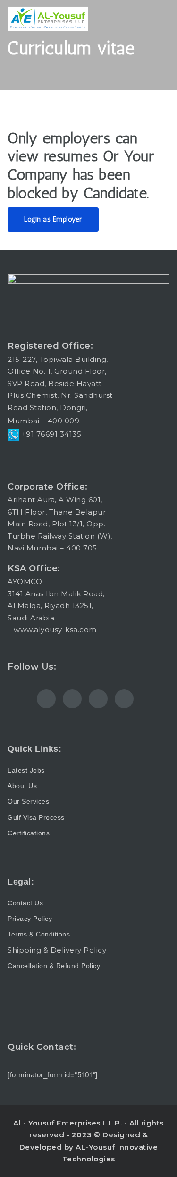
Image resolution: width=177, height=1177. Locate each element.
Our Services (28, 802)
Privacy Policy (30, 919)
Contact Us (25, 903)
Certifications (29, 833)
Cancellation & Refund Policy (54, 966)
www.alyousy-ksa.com (55, 629)
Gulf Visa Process (36, 818)
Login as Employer (53, 219)
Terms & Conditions (39, 934)
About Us (22, 786)
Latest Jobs (26, 770)
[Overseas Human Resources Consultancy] (48, 19)
